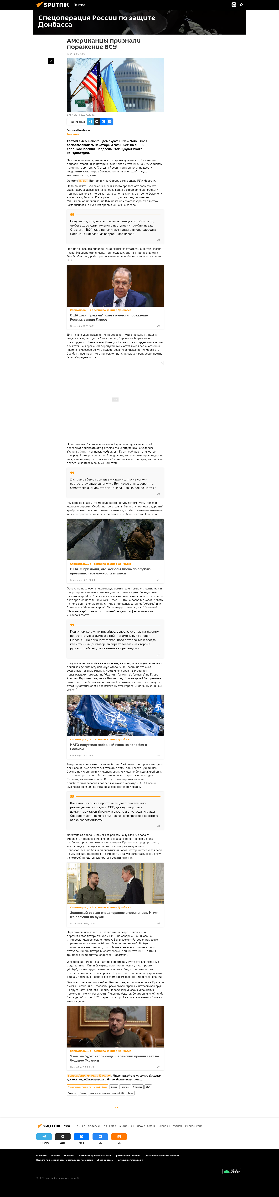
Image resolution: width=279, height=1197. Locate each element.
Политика (125, 1087)
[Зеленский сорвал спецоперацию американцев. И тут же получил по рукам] (115, 883)
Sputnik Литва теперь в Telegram (89, 1075)
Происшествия (146, 1126)
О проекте (41, 1155)
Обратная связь (105, 1159)
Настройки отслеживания (130, 1159)
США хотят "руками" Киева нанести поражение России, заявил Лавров (109, 317)
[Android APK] (232, 1171)
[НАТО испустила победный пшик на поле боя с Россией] (115, 715)
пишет (83, 180)
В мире (114, 1087)
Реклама (55, 1155)
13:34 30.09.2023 (76, 53)
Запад (130, 1093)
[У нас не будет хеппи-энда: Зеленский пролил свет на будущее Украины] (115, 1026)
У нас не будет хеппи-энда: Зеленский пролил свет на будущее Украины (114, 1058)
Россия (82, 1093)
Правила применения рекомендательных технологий (64, 1159)
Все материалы (73, 134)
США (148, 1087)
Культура (164, 1126)
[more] (158, 240)
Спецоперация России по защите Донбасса (100, 310)
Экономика (126, 1126)
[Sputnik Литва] (54, 8)
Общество (137, 1087)
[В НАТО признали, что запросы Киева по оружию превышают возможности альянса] (115, 539)
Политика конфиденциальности (94, 1155)
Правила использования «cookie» (161, 1155)
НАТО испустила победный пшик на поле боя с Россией (108, 747)
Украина (72, 1093)
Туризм (177, 1126)
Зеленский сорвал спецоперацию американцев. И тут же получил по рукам (114, 914)
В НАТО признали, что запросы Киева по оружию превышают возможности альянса (110, 571)
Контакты (69, 1155)
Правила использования (127, 1155)
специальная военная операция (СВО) (107, 1093)
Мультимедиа (193, 1126)
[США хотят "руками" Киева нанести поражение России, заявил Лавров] (115, 286)
